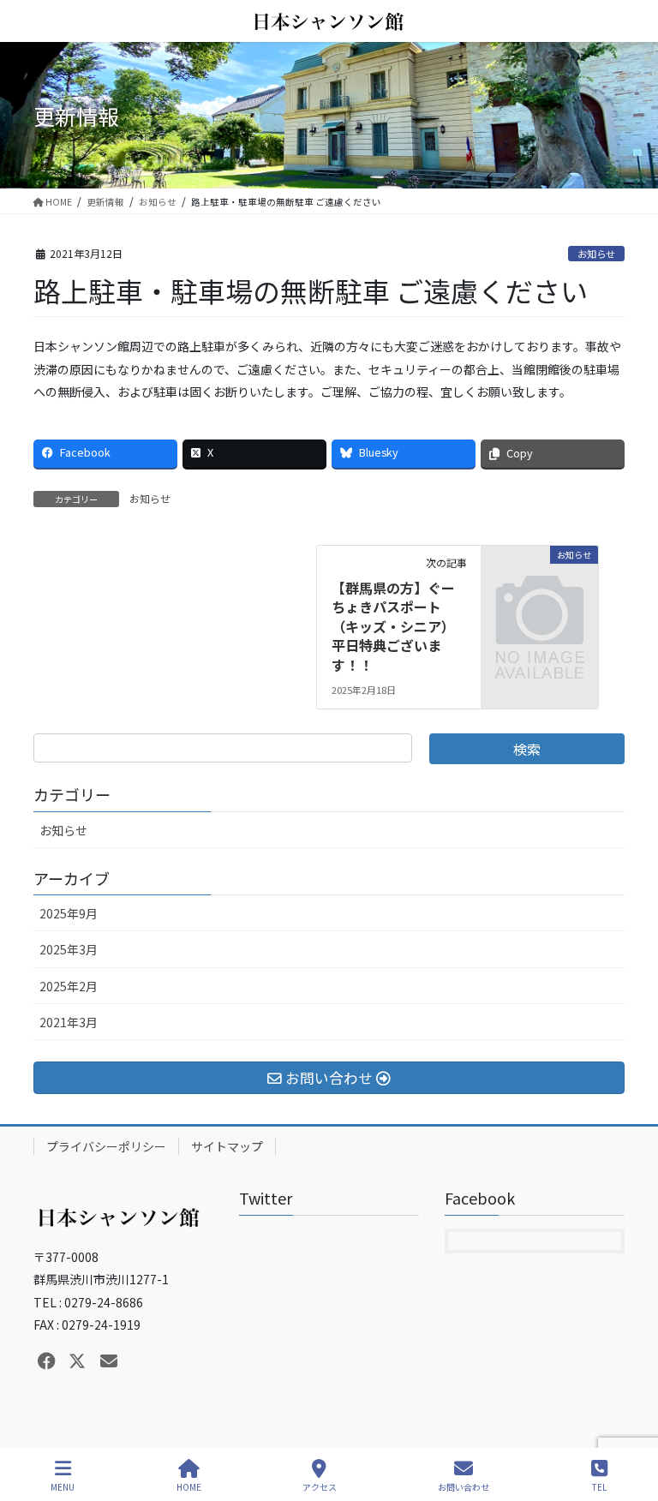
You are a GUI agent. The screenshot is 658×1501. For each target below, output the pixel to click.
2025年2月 (68, 986)
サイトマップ (227, 1146)
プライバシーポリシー (106, 1146)
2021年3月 (68, 1022)
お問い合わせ (463, 1486)
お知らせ (596, 253)
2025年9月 (68, 913)
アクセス (319, 1486)
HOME (188, 1486)
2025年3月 (68, 949)
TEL (599, 1486)
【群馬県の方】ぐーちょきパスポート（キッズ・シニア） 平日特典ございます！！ (397, 626)
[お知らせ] (540, 580)
